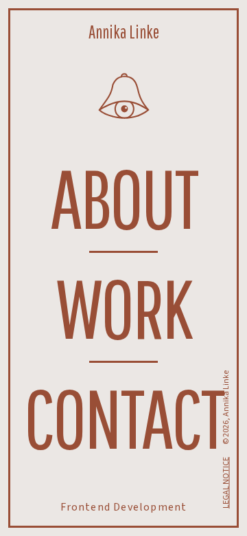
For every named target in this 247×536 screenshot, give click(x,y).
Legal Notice (226, 483)
